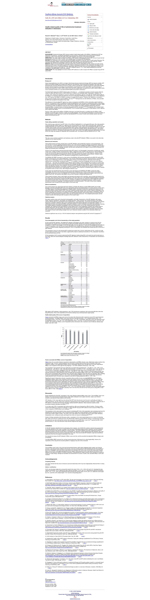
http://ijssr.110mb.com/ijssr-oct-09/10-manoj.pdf (77, 488)
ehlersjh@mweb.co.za (50, 582)
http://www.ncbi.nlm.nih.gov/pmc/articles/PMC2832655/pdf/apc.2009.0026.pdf (62, 510)
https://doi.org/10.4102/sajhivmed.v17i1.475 (53, 20)
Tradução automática (93, 33)
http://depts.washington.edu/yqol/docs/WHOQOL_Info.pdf (58, 485)
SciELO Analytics (93, 19)
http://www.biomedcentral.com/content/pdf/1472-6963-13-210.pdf (72, 522)
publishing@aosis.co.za (75, 598)
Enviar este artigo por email (95, 36)
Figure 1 (47, 317)
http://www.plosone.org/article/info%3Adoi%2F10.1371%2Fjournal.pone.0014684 (63, 527)
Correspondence (49, 44)
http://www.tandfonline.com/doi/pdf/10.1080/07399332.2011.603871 (60, 572)
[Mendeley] (88, 44)
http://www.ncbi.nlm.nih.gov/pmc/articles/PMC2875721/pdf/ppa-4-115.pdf (61, 493)
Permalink (91, 48)
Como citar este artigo (94, 29)
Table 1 (47, 237)
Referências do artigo (94, 27)
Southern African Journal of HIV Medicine (59, 14)
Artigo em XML (92, 25)
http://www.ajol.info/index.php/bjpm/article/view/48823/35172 (58, 547)
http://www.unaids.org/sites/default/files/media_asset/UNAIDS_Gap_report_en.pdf (72, 480)
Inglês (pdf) (91, 23)
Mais (90, 44)
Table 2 (47, 362)
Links (95, 480)
